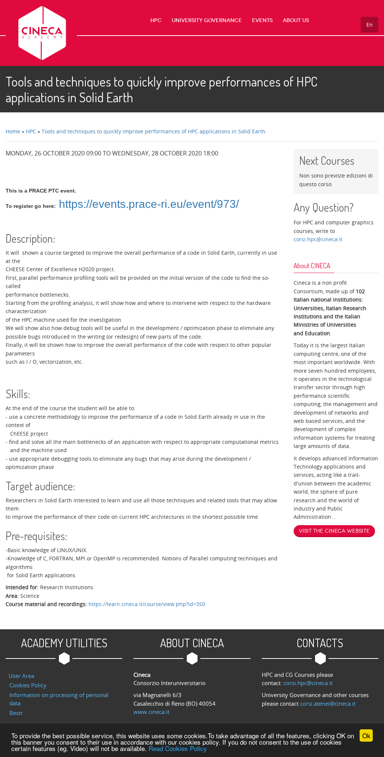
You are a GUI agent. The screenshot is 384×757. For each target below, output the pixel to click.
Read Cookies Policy (177, 748)
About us (296, 20)
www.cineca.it (152, 711)
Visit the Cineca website (334, 531)
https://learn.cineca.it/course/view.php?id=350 (146, 604)
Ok (366, 735)
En (369, 24)
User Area (21, 675)
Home (13, 131)
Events (262, 20)
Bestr (16, 713)
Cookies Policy (27, 685)
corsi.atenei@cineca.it (328, 703)
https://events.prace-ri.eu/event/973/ (149, 204)
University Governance (207, 20)
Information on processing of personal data (58, 699)
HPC (156, 20)
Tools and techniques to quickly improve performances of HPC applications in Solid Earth (154, 131)
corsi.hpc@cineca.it (318, 239)
